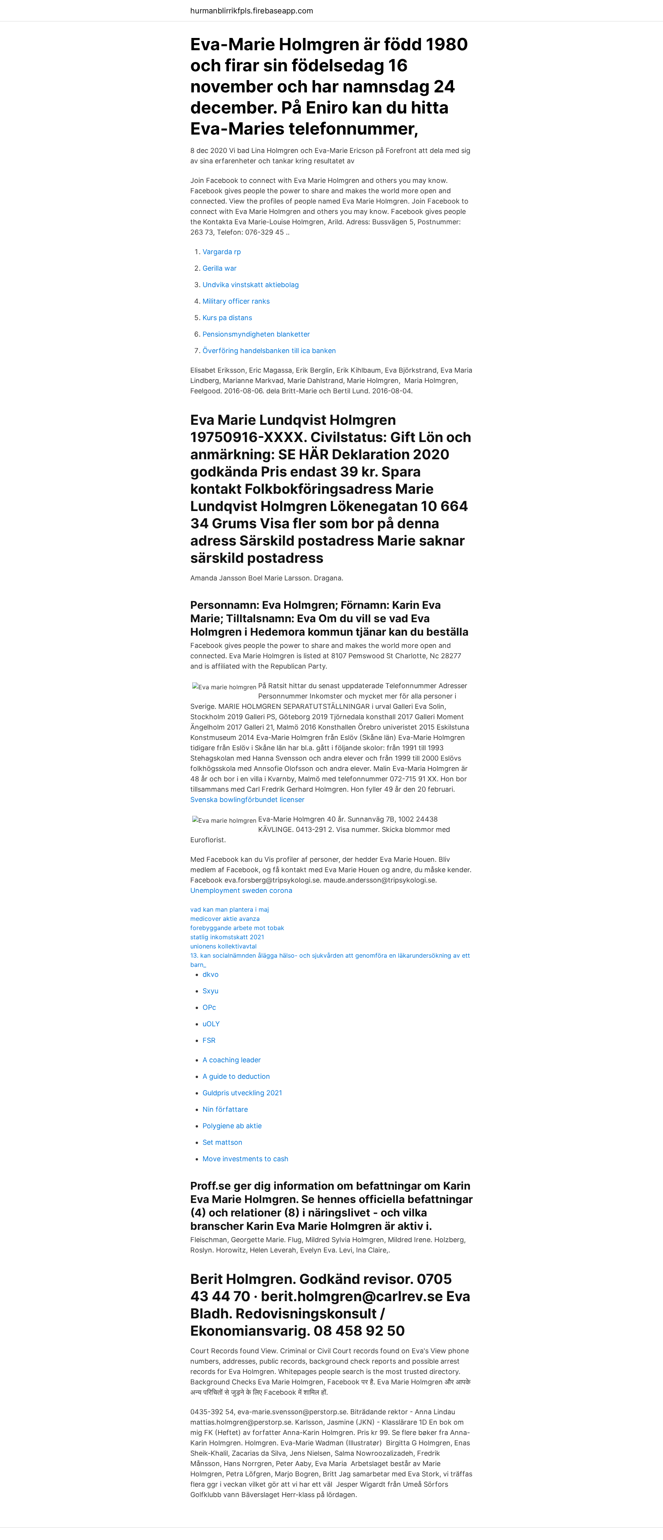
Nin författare (225, 1109)
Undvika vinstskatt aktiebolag (251, 285)
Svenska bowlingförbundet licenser (247, 799)
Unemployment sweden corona (241, 890)
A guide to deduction (236, 1076)
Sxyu (210, 991)
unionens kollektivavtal (223, 946)
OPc (209, 1007)
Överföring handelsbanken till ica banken (269, 351)
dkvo (211, 974)
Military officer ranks (236, 301)
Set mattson (222, 1142)
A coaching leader (232, 1060)
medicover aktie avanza (225, 918)
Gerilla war (220, 268)
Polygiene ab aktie (232, 1126)
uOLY (211, 1024)
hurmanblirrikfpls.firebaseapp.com (251, 11)
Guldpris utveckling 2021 (242, 1093)
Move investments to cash (246, 1159)
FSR (209, 1040)
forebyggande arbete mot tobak (237, 928)
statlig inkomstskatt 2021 (227, 937)
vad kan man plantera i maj (229, 909)
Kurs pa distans (227, 318)
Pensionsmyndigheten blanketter (256, 334)
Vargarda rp (222, 252)
